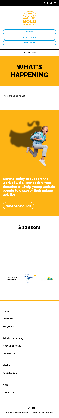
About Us (8, 318)
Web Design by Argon (43, 412)
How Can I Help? (12, 346)
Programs (8, 326)
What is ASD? (10, 353)
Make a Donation (18, 205)
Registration (29, 37)
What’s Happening (13, 338)
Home (6, 311)
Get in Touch (29, 43)
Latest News (29, 53)
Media (6, 365)
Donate (29, 32)
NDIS (5, 384)
